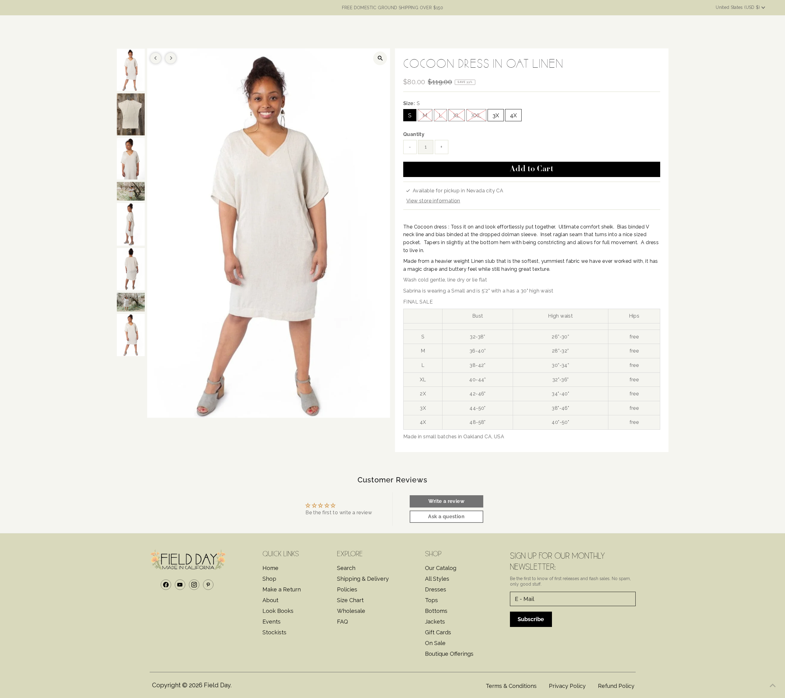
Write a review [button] (446, 501)
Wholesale (351, 611)
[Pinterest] (208, 584)
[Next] (170, 58)
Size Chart (350, 600)
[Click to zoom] (380, 58)
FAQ (342, 621)
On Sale (435, 643)
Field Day (217, 685)
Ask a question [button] (446, 516)
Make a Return (281, 589)
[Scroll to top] (773, 686)
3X (495, 115)
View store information (433, 201)
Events (271, 621)
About (270, 600)
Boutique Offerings (449, 654)
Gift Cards (438, 632)
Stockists (274, 632)
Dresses (435, 589)
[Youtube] (180, 584)
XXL (476, 115)
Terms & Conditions (511, 686)
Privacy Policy (567, 686)
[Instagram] (194, 584)
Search (346, 568)
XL (456, 115)
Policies (347, 589)
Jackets (435, 621)
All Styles (437, 578)
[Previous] (155, 58)
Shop (269, 578)
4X (513, 115)
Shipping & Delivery (363, 578)
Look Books (277, 611)
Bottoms (436, 611)
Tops (431, 600)
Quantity (413, 134)
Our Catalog (440, 568)
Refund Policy (616, 686)
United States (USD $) (738, 7)
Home (270, 568)
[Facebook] (166, 584)
